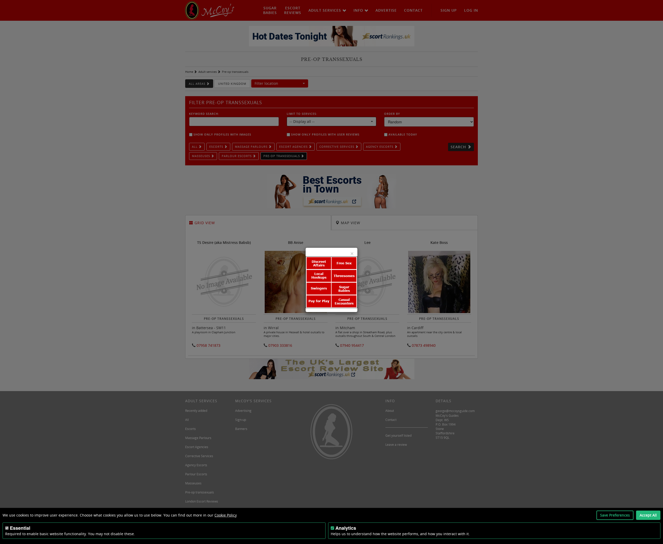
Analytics (345, 528)
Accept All (648, 515)
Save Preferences (615, 515)
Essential (20, 528)
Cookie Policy (225, 515)
